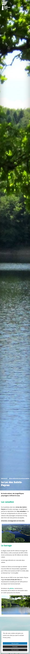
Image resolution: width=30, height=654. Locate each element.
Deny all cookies (15, 649)
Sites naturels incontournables (19, 478)
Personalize (15, 646)
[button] (15, 6)
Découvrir (4, 478)
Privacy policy (6, 637)
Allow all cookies (15, 643)
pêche (11, 588)
